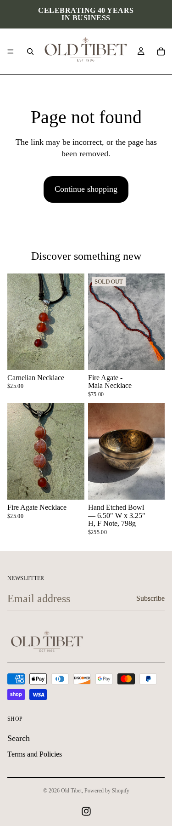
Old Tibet (71, 790)
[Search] (30, 51)
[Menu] (10, 51)
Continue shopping (86, 189)
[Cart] (161, 51)
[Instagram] (86, 811)
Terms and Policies (34, 754)
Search (18, 738)
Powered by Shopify (106, 790)
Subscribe (150, 598)
